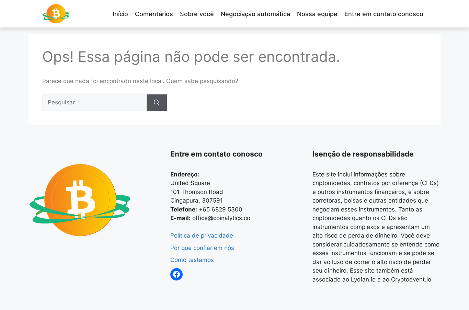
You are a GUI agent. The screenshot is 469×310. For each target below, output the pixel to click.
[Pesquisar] (157, 102)
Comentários (154, 14)
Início (120, 14)
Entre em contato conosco (383, 14)
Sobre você (197, 14)
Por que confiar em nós (202, 247)
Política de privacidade (201, 235)
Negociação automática (255, 14)
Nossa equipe (317, 14)
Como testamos (192, 259)
